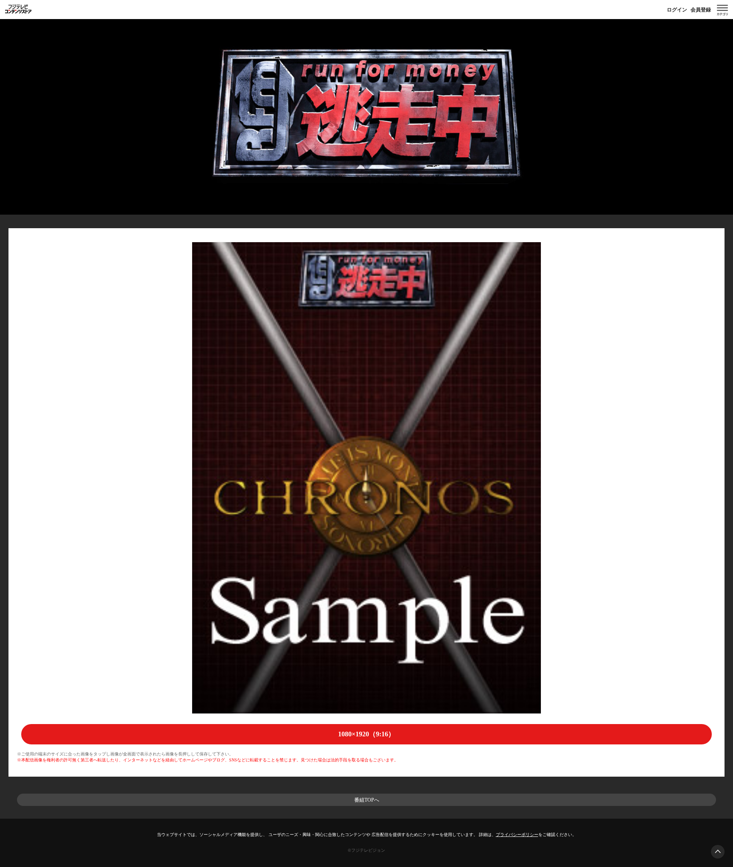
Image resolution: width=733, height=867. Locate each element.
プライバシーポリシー (517, 834)
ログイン (677, 10)
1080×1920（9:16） (366, 734)
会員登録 (701, 10)
